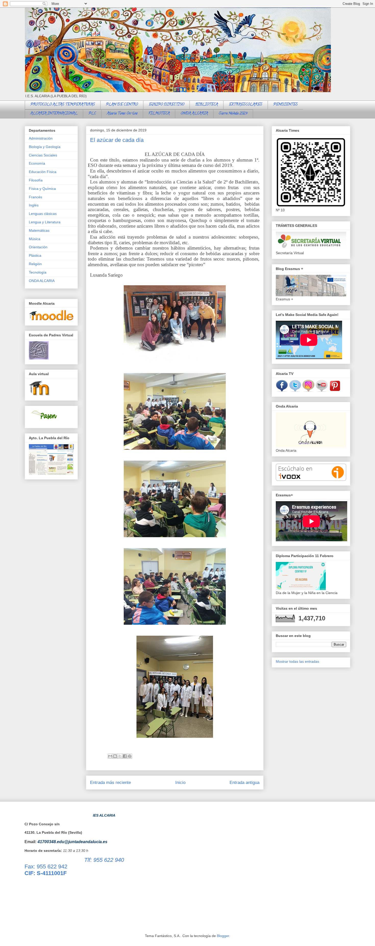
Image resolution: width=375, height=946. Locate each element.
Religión (35, 264)
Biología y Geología (44, 147)
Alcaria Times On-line (122, 113)
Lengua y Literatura (44, 222)
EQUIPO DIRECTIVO (166, 104)
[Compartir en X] (119, 756)
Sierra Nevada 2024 (233, 113)
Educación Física (42, 172)
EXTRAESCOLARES (245, 104)
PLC (92, 113)
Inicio (180, 782)
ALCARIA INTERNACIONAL (54, 113)
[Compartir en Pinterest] (129, 756)
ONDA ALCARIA (194, 113)
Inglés (34, 205)
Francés (35, 197)
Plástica (35, 255)
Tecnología (37, 272)
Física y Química (42, 189)
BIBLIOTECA (206, 104)
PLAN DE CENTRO (122, 104)
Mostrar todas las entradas (297, 661)
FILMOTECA (159, 113)
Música (34, 239)
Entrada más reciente (110, 782)
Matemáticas (39, 230)
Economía (37, 163)
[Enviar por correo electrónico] (110, 756)
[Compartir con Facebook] (124, 756)
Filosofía (36, 180)
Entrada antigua (244, 782)
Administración (41, 138)
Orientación (38, 247)
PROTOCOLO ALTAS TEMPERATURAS (62, 104)
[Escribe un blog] (115, 756)
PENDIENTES (285, 104)
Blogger (223, 936)
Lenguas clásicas (43, 214)
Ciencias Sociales (43, 155)
